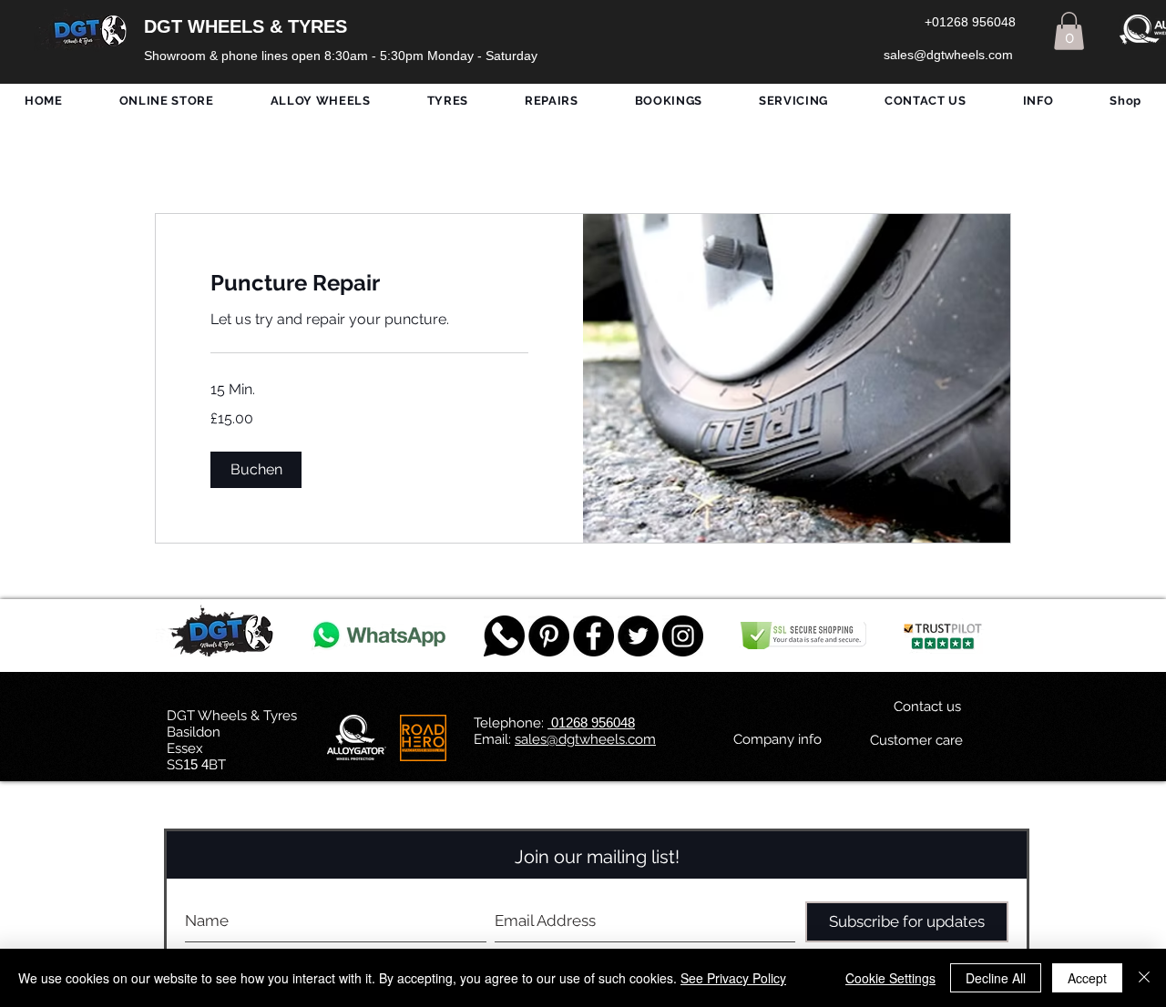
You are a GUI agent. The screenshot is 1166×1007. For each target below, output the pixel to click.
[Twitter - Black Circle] (638, 635)
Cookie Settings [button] (890, 978)
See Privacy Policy (733, 978)
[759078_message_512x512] (504, 635)
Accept (1087, 978)
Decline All (996, 978)
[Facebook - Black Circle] (593, 635)
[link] (369, 283)
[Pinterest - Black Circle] (548, 635)
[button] (1069, 31)
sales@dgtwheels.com (585, 739)
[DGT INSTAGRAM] (682, 635)
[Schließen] (1144, 977)
